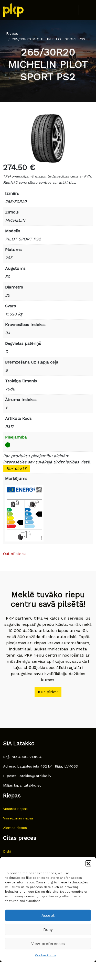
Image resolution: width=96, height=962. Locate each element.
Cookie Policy (45, 955)
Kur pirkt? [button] (48, 691)
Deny (48, 929)
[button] (88, 863)
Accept (48, 915)
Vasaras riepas (15, 809)
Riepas (12, 33)
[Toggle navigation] (86, 10)
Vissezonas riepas (18, 818)
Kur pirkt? (16, 468)
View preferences (48, 943)
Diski (7, 851)
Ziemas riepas (15, 828)
